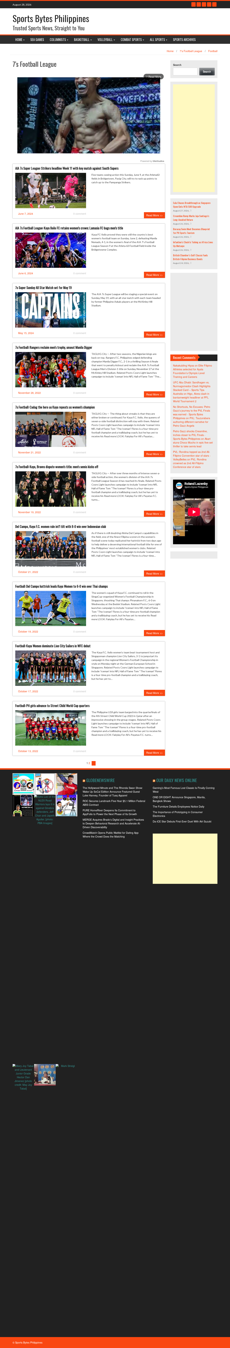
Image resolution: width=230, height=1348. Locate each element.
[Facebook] (193, 4)
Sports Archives (184, 39)
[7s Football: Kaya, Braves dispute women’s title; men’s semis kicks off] (50, 490)
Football (212, 51)
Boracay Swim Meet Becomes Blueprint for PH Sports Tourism (191, 231)
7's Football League (191, 51)
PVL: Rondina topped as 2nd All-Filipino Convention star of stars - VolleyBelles (192, 455)
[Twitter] (199, 4)
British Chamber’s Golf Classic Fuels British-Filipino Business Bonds (190, 257)
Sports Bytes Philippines (51, 18)
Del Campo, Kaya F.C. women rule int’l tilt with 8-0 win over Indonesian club (60, 526)
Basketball (81, 39)
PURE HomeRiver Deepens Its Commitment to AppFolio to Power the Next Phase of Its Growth (110, 812)
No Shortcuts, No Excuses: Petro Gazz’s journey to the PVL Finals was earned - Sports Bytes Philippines (191, 412)
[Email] (214, 4)
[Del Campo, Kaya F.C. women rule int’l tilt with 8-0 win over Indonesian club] (50, 550)
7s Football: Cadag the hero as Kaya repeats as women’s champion (55, 407)
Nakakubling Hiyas (183, 365)
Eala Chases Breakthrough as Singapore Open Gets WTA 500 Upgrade (191, 204)
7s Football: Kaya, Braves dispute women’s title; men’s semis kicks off (56, 466)
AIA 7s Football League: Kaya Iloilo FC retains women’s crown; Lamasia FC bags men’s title (69, 228)
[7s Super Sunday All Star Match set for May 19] (50, 311)
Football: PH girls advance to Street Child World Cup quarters (52, 705)
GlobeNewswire (100, 780)
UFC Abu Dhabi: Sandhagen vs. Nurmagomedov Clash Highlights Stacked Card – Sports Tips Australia (191, 388)
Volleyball (105, 39)
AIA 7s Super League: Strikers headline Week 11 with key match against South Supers (66, 168)
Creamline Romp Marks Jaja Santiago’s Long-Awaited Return (191, 217)
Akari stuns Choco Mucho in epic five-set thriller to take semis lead (193, 442)
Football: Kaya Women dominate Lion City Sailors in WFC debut (53, 645)
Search (177, 65)
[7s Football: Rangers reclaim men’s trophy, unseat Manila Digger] (50, 371)
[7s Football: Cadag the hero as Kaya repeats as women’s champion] (50, 431)
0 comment (79, 213)
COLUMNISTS (58, 39)
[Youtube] (204, 4)
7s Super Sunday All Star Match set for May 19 (43, 287)
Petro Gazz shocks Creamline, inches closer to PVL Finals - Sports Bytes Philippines (190, 434)
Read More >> (154, 215)
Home (18, 39)
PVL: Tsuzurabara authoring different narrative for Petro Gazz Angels (191, 421)
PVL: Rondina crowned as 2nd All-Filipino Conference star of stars (189, 463)
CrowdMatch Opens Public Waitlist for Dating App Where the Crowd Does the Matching (111, 834)
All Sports (157, 39)
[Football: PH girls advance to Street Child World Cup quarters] (50, 729)
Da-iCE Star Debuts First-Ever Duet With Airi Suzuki (182, 821)
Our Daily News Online (176, 780)
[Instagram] (209, 4)
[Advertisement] (194, 138)
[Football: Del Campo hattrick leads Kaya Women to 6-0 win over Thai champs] (50, 610)
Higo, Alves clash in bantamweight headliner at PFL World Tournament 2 (191, 397)
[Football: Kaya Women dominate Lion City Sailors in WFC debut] (50, 669)
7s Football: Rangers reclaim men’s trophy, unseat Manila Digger (53, 347)
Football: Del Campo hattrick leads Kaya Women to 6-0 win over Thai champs (61, 586)
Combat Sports (131, 39)
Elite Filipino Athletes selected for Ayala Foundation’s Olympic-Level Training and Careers (192, 371)
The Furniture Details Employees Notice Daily (178, 806)
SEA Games (37, 39)
